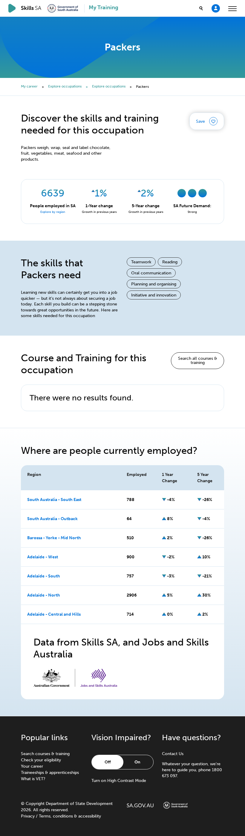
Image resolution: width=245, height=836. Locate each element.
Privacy (28, 816)
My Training (103, 7)
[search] (201, 8)
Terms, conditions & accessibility (70, 816)
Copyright (35, 803)
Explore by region (52, 212)
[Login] (216, 8)
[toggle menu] (232, 8)
